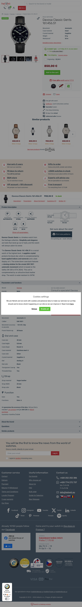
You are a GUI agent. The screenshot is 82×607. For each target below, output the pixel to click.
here (72, 304)
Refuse (34, 309)
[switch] (7, 599)
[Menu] (11, 584)
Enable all (45, 309)
